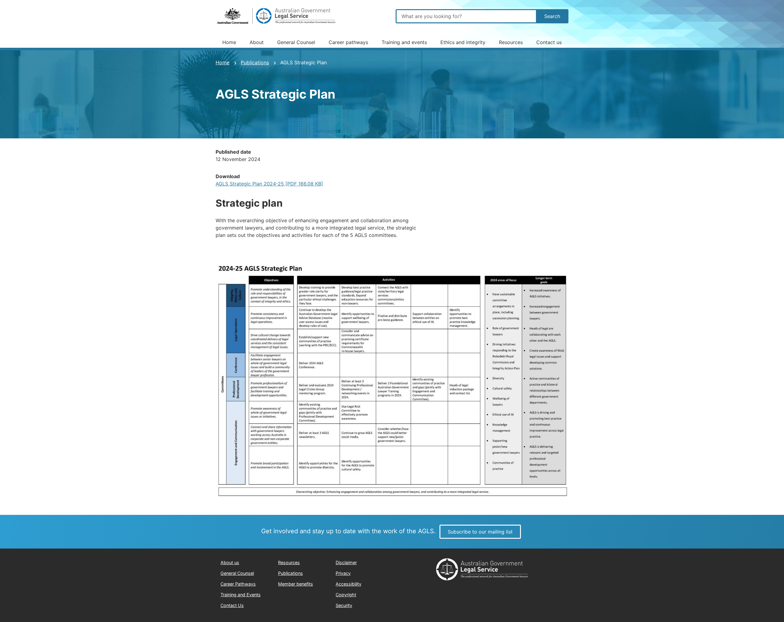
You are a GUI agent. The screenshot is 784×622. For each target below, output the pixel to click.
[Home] (277, 16)
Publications (255, 62)
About (257, 42)
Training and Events (241, 594)
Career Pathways (238, 583)
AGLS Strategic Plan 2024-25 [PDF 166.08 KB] (269, 184)
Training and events (404, 42)
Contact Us (232, 605)
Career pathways (348, 42)
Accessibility (348, 583)
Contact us (549, 42)
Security (344, 605)
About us (230, 562)
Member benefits (295, 583)
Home (229, 42)
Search (552, 16)
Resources (511, 42)
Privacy (343, 573)
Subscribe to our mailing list (480, 532)
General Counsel (296, 42)
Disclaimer (346, 562)
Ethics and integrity (462, 42)
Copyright (346, 594)
